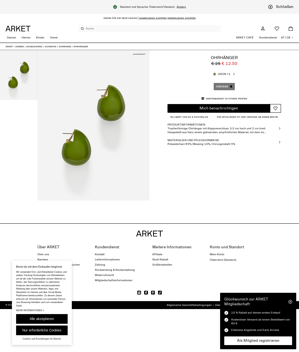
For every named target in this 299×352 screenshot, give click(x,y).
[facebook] (146, 293)
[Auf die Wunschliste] (275, 108)
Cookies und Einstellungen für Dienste (42, 338)
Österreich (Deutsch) (223, 260)
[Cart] (290, 28)
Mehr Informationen (30, 310)
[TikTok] (160, 293)
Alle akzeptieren (42, 319)
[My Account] (263, 28)
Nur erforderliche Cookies (41, 330)
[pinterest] (153, 293)
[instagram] (139, 293)
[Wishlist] (277, 28)
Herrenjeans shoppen (181, 18)
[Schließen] (290, 302)
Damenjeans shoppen (153, 18)
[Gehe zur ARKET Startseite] (18, 29)
